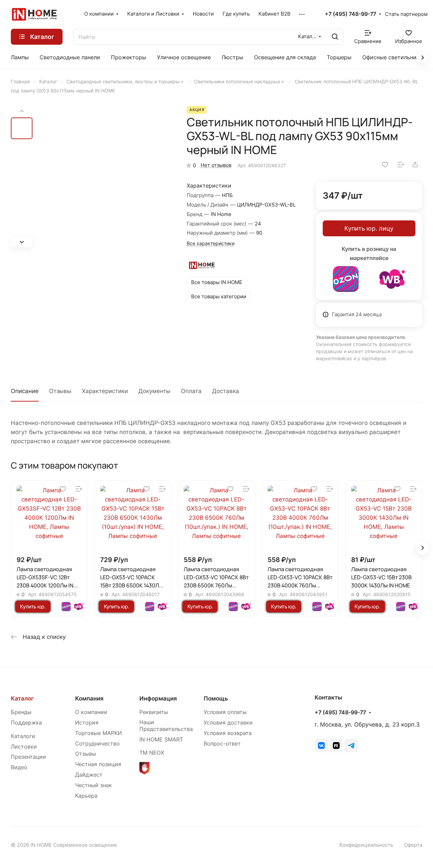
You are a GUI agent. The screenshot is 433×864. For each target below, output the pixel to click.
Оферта (413, 845)
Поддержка (26, 722)
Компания (89, 698)
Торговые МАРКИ (98, 733)
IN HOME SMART (161, 739)
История (86, 722)
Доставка (225, 391)
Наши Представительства (166, 725)
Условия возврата (228, 733)
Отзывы (60, 391)
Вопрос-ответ (222, 743)
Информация (158, 698)
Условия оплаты (225, 712)
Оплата (191, 391)
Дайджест (88, 775)
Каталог (22, 698)
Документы (154, 391)
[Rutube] (336, 745)
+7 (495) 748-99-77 (350, 14)
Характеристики (105, 391)
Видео (19, 767)
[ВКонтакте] (321, 745)
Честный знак (93, 785)
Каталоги (23, 736)
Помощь (216, 698)
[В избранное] (385, 164)
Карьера (86, 796)
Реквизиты (153, 712)
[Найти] (334, 37)
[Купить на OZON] (346, 279)
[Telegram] (351, 745)
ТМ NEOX (151, 753)
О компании (91, 712)
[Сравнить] (401, 164)
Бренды (21, 712)
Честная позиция (98, 764)
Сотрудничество (97, 743)
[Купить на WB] (392, 279)
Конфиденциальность (366, 845)
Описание (25, 391)
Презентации (28, 757)
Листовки (24, 746)
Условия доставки (228, 722)
